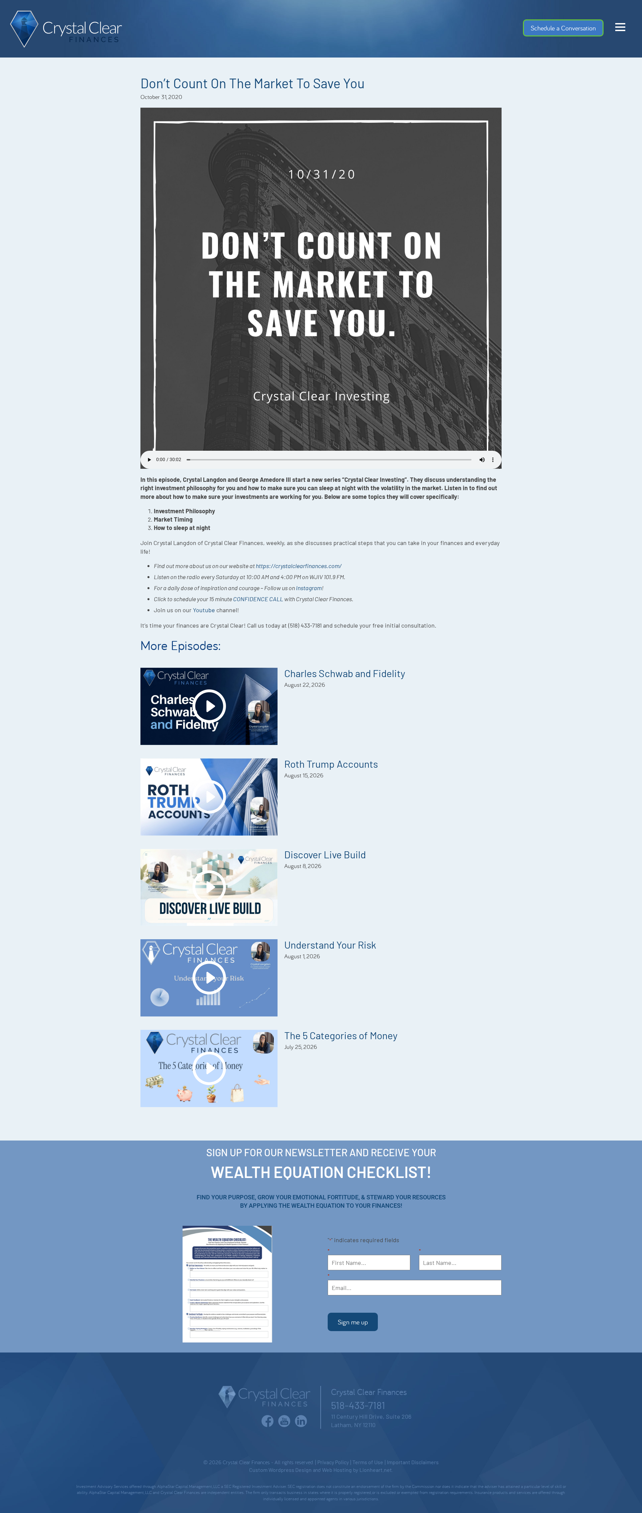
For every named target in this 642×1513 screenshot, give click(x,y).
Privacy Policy (333, 1462)
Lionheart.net (375, 1470)
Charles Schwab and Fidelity (344, 673)
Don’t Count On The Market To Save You (252, 83)
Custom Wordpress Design (280, 1470)
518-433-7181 (358, 1405)
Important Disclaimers (413, 1462)
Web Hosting (337, 1470)
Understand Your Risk (330, 945)
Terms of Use (367, 1462)
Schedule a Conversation (563, 28)
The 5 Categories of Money (341, 1035)
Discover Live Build (325, 854)
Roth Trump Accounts (331, 764)
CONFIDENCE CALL (258, 599)
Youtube (204, 610)
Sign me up (353, 1322)
